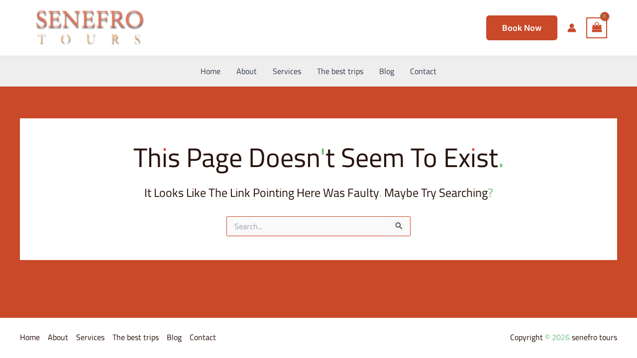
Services (90, 337)
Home (30, 337)
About (58, 337)
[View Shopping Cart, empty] (596, 27)
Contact (203, 337)
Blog (174, 337)
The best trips (135, 337)
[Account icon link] (571, 27)
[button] (521, 27)
